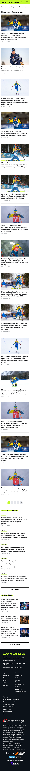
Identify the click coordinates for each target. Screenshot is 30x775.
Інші (16, 678)
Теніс (3, 515)
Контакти (6, 714)
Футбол (4, 530)
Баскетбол (6, 675)
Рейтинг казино (19, 684)
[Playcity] (9, 753)
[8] (21, 503)
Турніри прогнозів (20, 691)
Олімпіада (18, 673)
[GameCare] (15, 763)
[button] (21, 3)
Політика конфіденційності (11, 699)
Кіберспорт (18, 675)
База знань (18, 689)
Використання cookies (9, 702)
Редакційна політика (9, 706)
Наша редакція (7, 711)
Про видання (7, 697)
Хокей (5, 680)
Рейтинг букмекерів (18, 681)
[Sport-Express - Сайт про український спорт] (9, 2)
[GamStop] (15, 757)
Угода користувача (8, 704)
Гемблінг (17, 686)
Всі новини (15, 589)
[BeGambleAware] (15, 761)
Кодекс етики (7, 709)
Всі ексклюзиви (15, 644)
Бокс (4, 678)
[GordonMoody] (20, 753)
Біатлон (5, 685)
